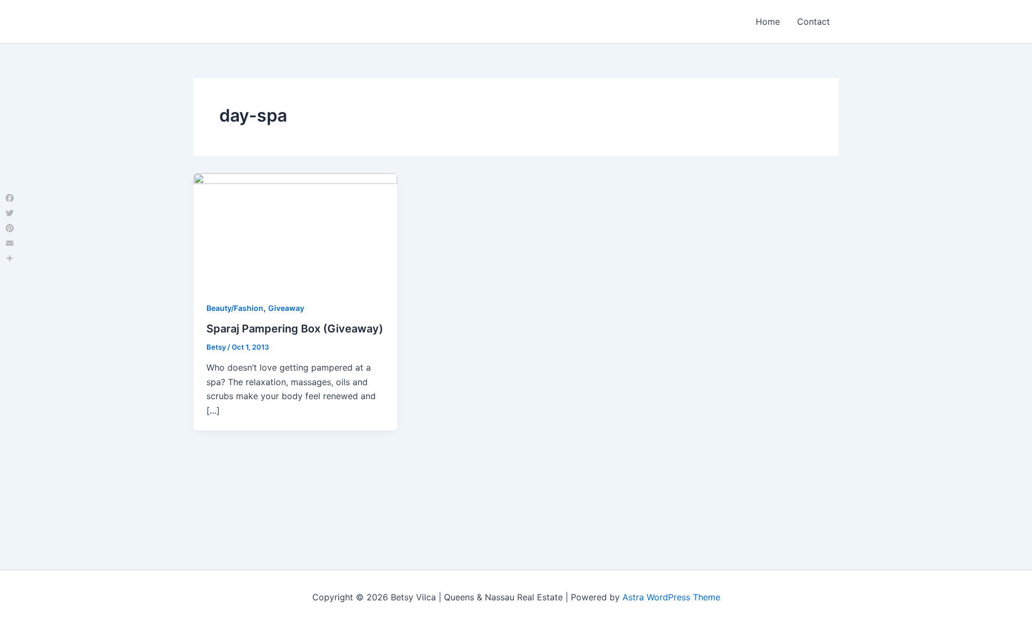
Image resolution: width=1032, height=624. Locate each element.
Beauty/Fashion (234, 308)
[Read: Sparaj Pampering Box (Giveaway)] (295, 229)
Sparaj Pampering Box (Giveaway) (294, 328)
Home (768, 21)
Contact (813, 21)
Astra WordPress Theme (671, 597)
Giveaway (286, 308)
